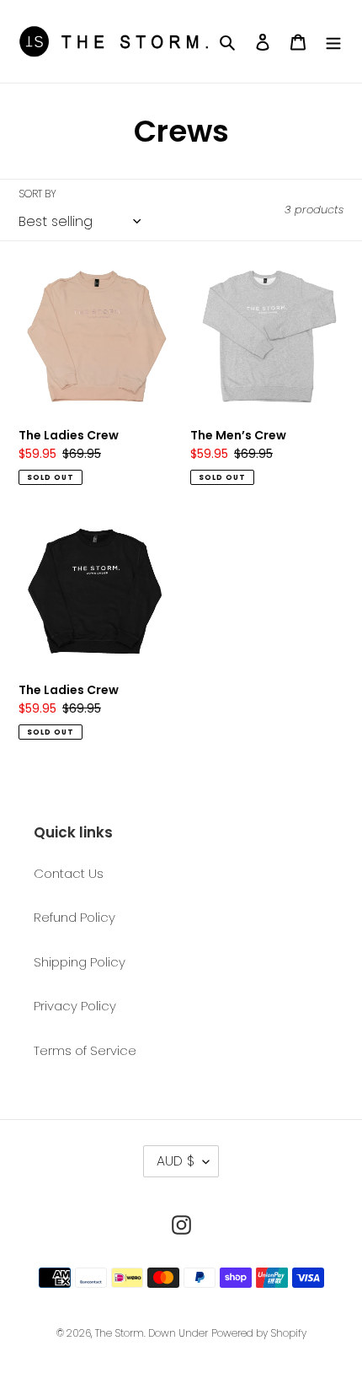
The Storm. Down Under (151, 1333)
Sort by (37, 193)
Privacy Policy (75, 1006)
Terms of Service (85, 1050)
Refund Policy (74, 917)
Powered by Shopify (258, 1333)
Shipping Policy (79, 962)
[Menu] (333, 42)
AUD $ (175, 1161)
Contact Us (69, 873)
